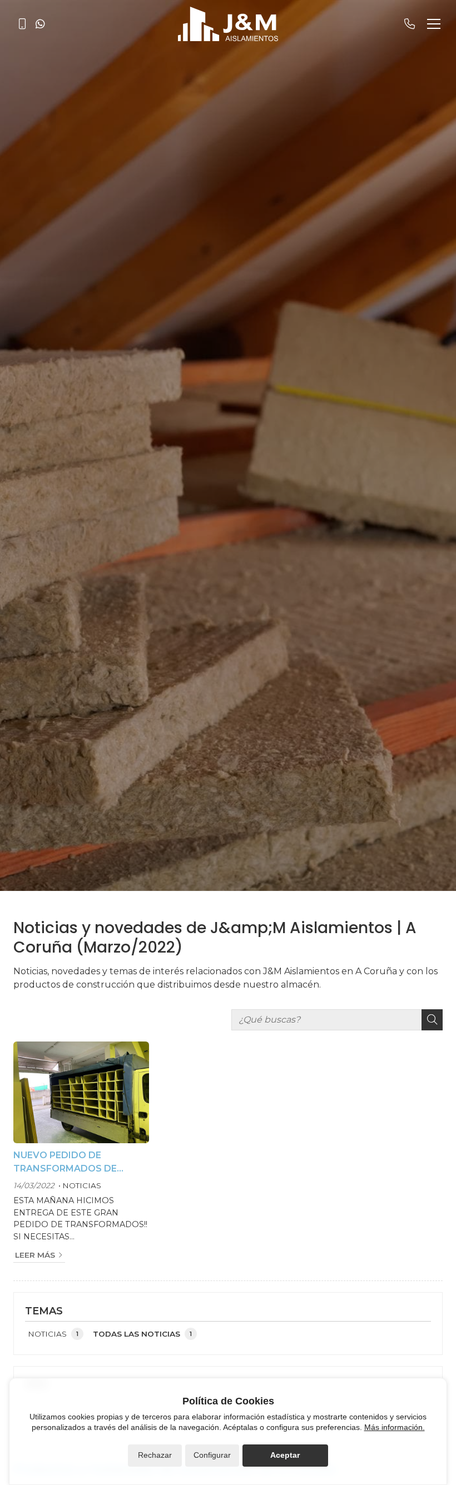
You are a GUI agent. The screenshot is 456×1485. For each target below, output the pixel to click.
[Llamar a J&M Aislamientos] (22, 24)
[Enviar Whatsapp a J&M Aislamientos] (40, 24)
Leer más (35, 1254)
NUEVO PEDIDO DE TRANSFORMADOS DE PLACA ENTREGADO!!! (65, 1162)
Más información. (394, 1427)
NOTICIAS (81, 1185)
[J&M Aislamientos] (228, 24)
